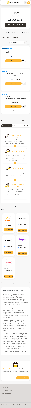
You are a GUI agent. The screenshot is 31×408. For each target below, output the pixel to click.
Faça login (11, 377)
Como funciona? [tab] (6, 126)
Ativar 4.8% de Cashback (15, 25)
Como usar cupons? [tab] (19, 126)
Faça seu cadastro (22, 377)
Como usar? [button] (15, 64)
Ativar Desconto (8, 229)
